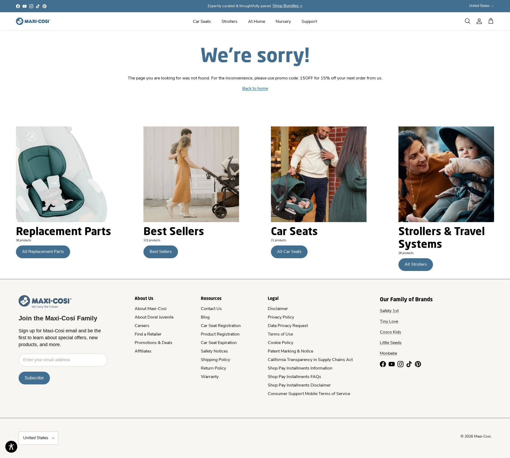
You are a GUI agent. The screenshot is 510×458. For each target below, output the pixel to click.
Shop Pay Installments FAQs (294, 377)
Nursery (283, 22)
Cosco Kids (390, 332)
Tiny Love (389, 322)
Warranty (210, 377)
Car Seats (202, 22)
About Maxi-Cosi (151, 309)
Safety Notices (214, 351)
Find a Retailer (148, 334)
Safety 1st (389, 311)
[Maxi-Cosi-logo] (33, 21)
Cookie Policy (280, 343)
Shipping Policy (215, 360)
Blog (205, 317)
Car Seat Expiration (219, 343)
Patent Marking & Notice (290, 351)
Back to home (255, 89)
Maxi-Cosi (482, 437)
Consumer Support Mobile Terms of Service (309, 394)
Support (309, 22)
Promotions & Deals (153, 343)
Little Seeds (391, 343)
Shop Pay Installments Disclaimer (299, 385)
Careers (142, 326)
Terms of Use (280, 334)
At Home (256, 22)
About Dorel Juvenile (154, 317)
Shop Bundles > (288, 6)
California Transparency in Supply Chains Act (310, 360)
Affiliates (143, 351)
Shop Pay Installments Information (300, 368)
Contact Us (211, 309)
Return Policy (213, 368)
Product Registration (220, 334)
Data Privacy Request (288, 326)
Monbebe (388, 353)
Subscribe (34, 378)
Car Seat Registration (221, 326)
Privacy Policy (281, 317)
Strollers (229, 22)
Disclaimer (278, 309)
